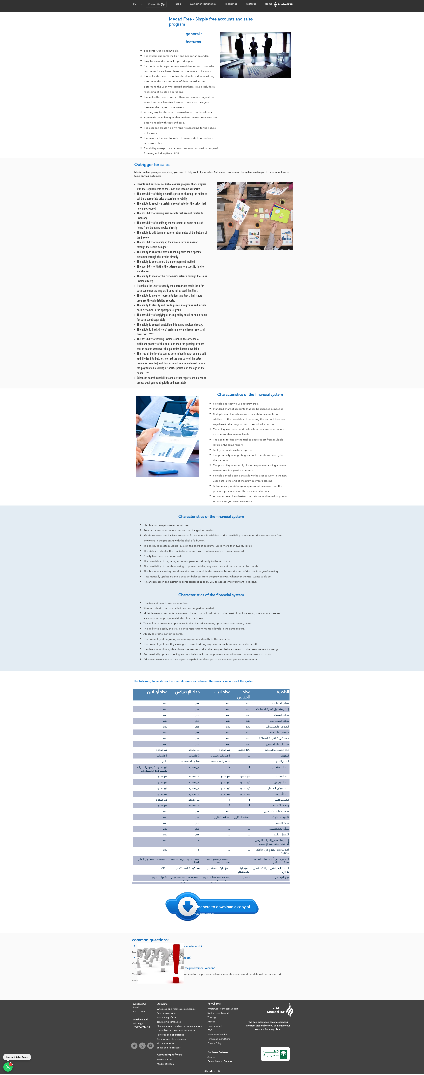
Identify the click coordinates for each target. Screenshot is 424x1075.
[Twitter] (134, 1046)
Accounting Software (169, 1054)
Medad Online (164, 1059)
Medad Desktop (166, 1064)
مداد (276, 1008)
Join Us (211, 1057)
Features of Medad (218, 1034)
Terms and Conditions (219, 1039)
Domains (162, 1003)
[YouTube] (150, 1046)
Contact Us (139, 1003)
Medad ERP (276, 1012)
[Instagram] (142, 1046)
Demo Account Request (220, 1061)
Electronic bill (214, 1026)
